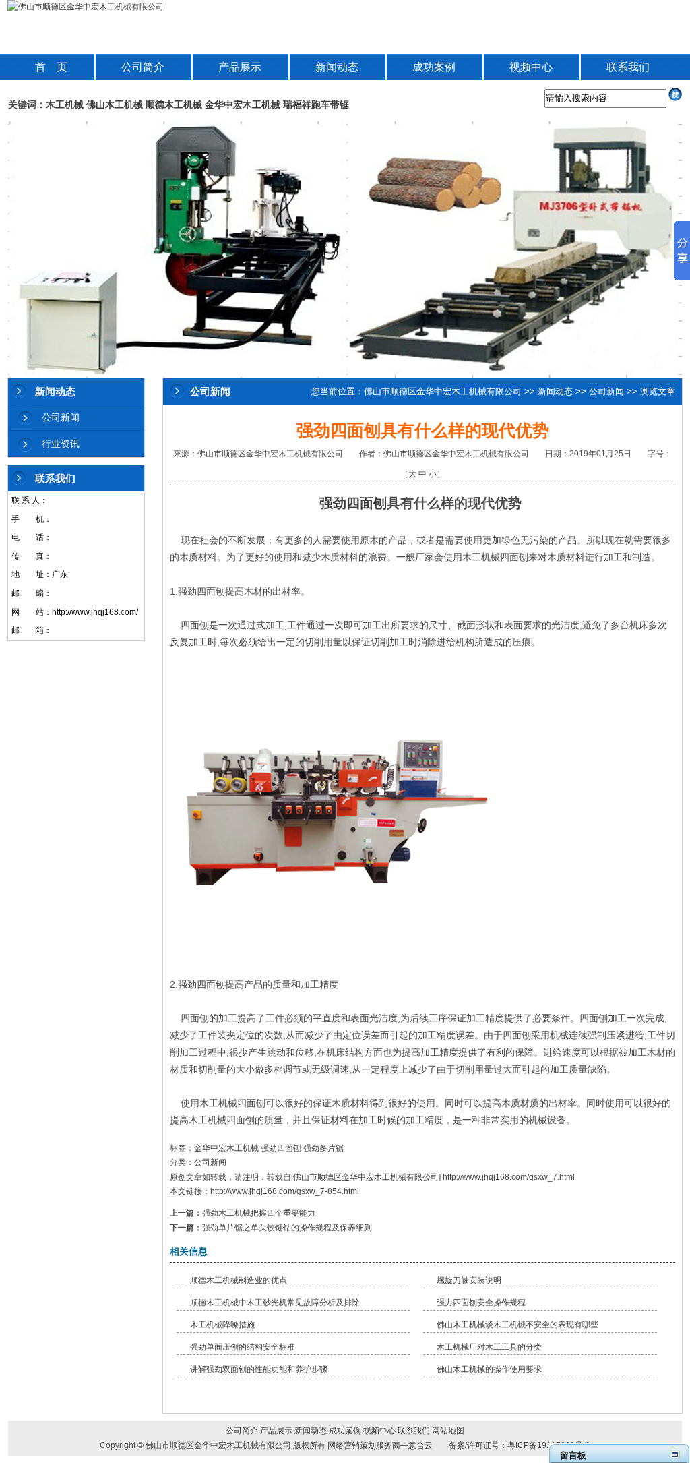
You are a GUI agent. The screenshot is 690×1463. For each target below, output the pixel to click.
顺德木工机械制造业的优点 (238, 1280)
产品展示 (239, 67)
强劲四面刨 (353, 503)
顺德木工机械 (174, 104)
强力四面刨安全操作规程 (481, 1302)
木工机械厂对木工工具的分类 (489, 1347)
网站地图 (448, 1430)
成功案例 (434, 67)
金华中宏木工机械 (242, 104)
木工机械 (65, 104)
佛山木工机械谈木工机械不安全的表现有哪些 (517, 1325)
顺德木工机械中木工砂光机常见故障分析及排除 (275, 1302)
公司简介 (142, 67)
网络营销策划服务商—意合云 (380, 1445)
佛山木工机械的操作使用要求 (489, 1369)
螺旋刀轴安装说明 (469, 1280)
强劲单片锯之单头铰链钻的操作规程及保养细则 (287, 1227)
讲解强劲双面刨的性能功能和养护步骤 (258, 1369)
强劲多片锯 (323, 1148)
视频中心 (531, 67)
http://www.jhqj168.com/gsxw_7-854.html (284, 1191)
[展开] (675, 1454)
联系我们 (628, 67)
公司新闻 (61, 417)
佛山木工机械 (114, 104)
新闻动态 (336, 67)
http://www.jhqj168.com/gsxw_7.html (509, 1177)
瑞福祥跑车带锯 (316, 104)
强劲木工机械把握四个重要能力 (258, 1213)
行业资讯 (61, 443)
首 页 (51, 67)
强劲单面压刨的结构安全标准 (242, 1347)
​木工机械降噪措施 (222, 1325)
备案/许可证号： (474, 1445)
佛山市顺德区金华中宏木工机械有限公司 (443, 391)
